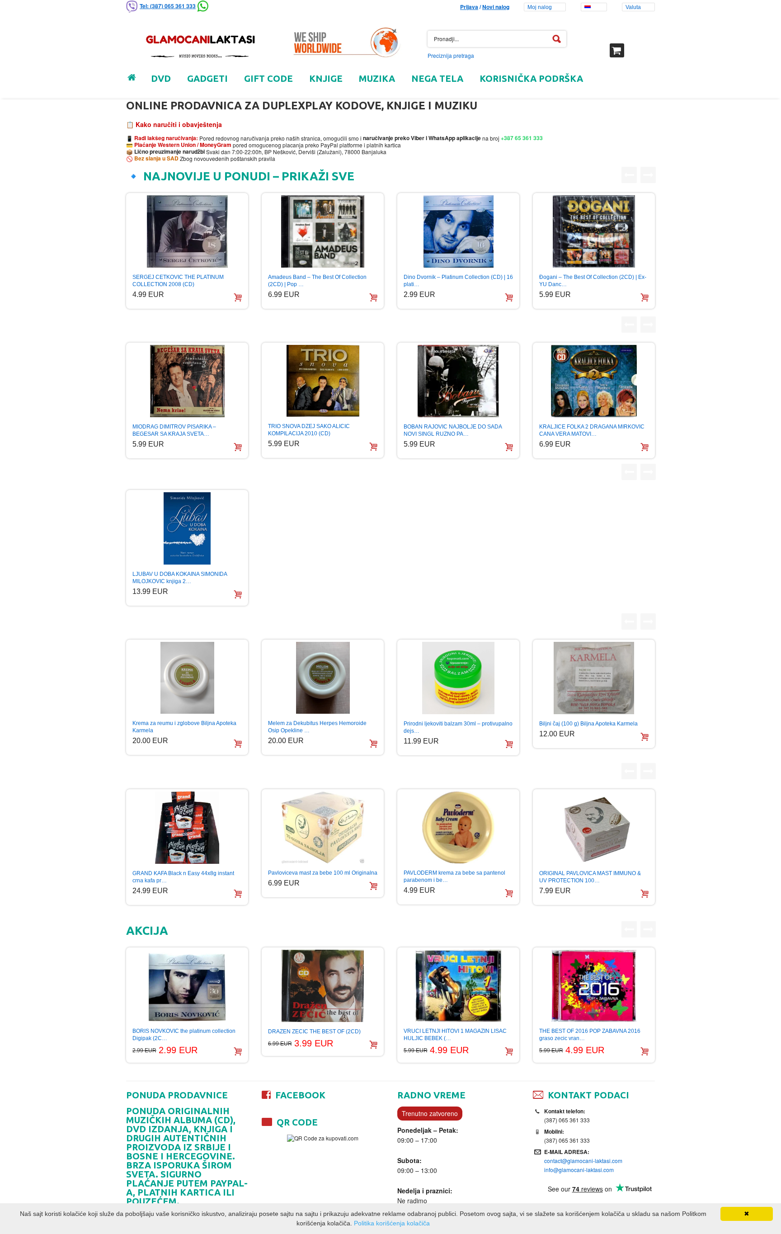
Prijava (469, 7)
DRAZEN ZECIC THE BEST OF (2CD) (314, 1031)
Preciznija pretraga (451, 55)
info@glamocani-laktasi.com (579, 1169)
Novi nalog (495, 7)
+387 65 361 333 (521, 138)
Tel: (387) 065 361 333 (168, 6)
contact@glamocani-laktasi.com (583, 1160)
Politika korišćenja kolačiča (392, 1223)
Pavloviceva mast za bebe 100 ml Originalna (322, 873)
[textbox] (497, 39)
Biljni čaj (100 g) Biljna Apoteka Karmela (588, 724)
